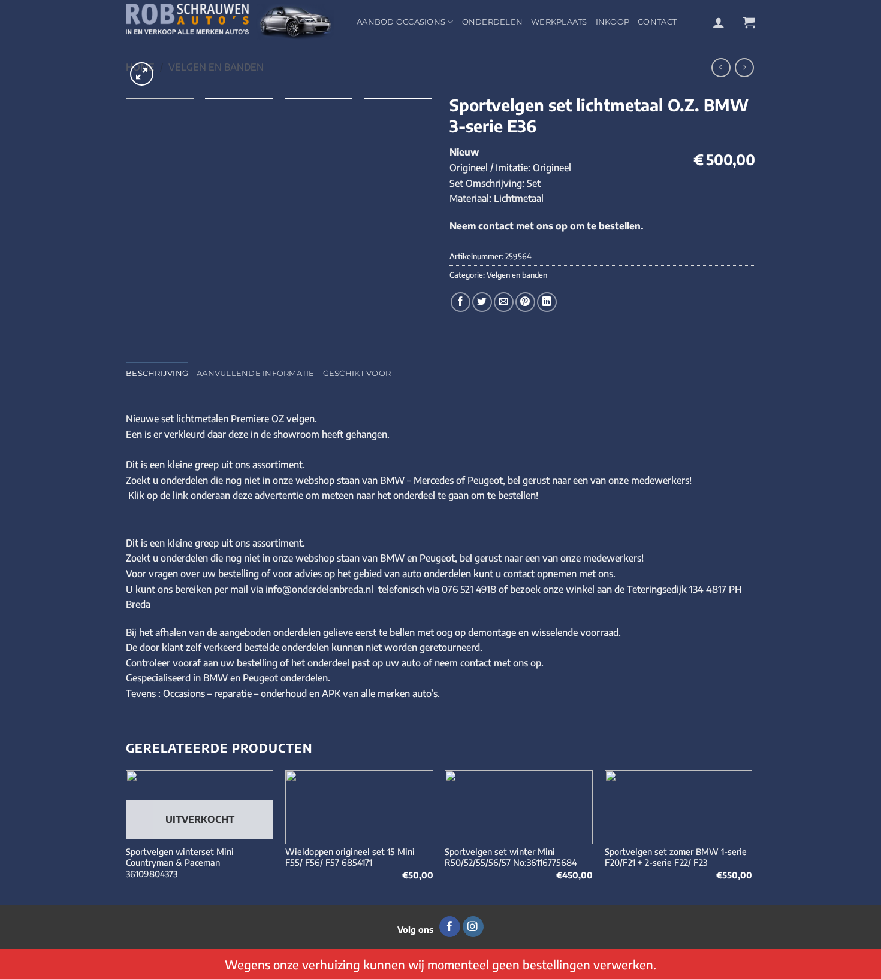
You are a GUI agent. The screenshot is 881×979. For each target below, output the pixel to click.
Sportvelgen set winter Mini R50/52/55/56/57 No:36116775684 (511, 857)
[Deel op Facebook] (460, 302)
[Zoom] (141, 74)
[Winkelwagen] (749, 22)
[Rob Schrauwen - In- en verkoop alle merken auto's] (232, 22)
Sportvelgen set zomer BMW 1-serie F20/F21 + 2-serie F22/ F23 (676, 857)
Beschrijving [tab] (157, 373)
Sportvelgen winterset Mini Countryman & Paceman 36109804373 (180, 862)
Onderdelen (492, 21)
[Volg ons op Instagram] (473, 927)
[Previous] (126, 836)
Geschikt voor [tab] (357, 373)
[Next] (752, 836)
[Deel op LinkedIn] (547, 302)
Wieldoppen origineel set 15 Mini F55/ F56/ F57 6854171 (350, 857)
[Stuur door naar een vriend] (504, 302)
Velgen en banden (216, 67)
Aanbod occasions (401, 21)
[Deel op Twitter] (482, 302)
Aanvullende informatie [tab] (256, 373)
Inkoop (613, 21)
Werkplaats (559, 21)
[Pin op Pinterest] (525, 302)
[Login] (719, 22)
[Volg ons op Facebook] (449, 927)
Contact (657, 21)
